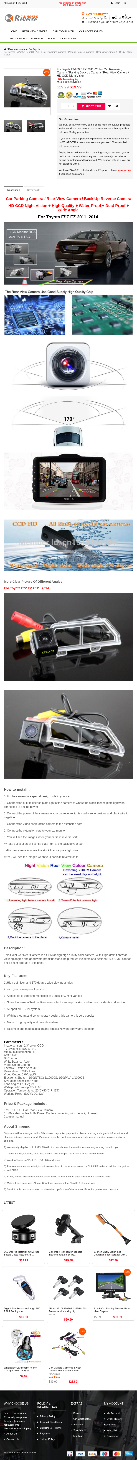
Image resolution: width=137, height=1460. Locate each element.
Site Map (78, 1436)
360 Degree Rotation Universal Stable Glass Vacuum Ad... (21, 1253)
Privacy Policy (47, 1416)
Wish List (112, 1430)
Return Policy (47, 1439)
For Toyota (34, 49)
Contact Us (68, 38)
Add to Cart (93, 106)
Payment (45, 1433)
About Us (11, 1433)
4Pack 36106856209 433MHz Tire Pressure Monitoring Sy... (68, 1310)
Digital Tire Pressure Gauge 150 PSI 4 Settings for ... (22, 1310)
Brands (77, 1413)
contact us (124, 170)
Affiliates (78, 1424)
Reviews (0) (33, 189)
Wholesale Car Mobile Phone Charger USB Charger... (20, 1369)
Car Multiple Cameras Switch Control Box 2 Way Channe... (65, 1369)
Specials (78, 1430)
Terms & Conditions (51, 1422)
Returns (111, 1424)
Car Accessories (91, 31)
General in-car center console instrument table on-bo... (65, 1253)
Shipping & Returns (51, 1427)
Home (13, 31)
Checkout (22, 3)
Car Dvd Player (63, 31)
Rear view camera (34, 31)
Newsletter (113, 1436)
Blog (51, 38)
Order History (114, 1418)
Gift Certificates (82, 1418)
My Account (9, 3)
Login (117, 3)
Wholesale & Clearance (26, 38)
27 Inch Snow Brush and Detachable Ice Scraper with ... (111, 1253)
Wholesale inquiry (68, 79)
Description (13, 189)
